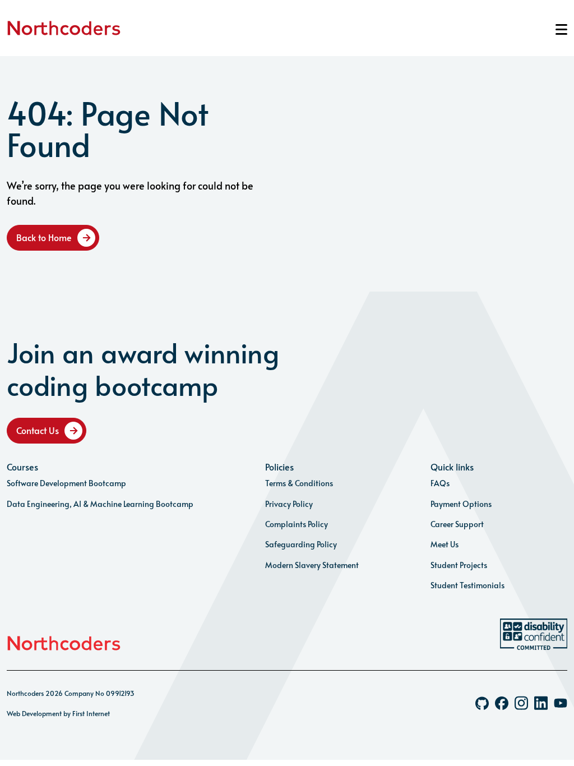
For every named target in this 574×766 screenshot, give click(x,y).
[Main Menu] (561, 29)
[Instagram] (521, 702)
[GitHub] (482, 703)
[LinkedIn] (541, 702)
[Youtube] (560, 703)
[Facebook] (501, 703)
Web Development (34, 713)
